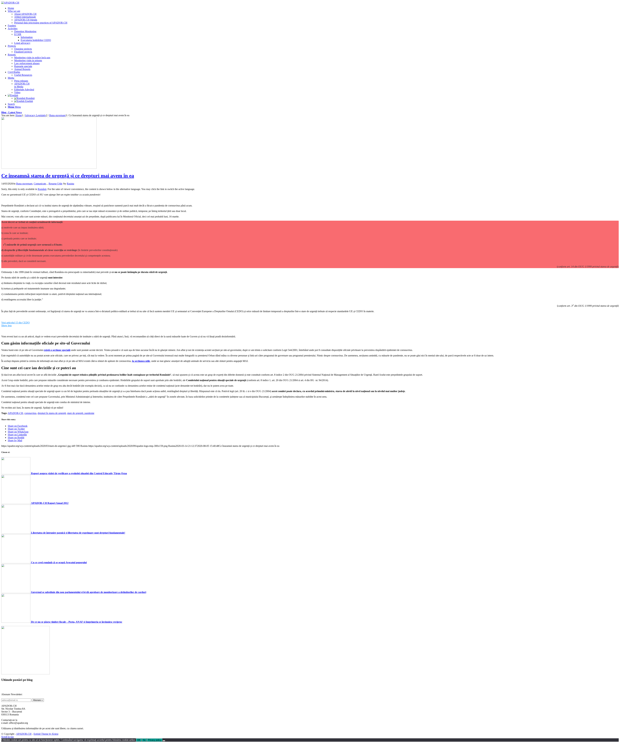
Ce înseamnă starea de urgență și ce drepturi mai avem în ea (67, 176)
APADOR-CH (15, 413)
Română (42, 189)
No (144, 740)
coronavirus (30, 413)
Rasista (70, 183)
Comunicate (40, 183)
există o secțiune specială (57, 350)
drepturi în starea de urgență (52, 413)
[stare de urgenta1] (49, 167)
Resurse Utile (55, 183)
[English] (13, 95)
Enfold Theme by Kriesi (46, 734)
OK (138, 740)
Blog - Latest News (11, 112)
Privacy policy (154, 740)
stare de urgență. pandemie (80, 413)
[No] (164, 740)
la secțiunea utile (141, 361)
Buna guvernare (24, 183)
